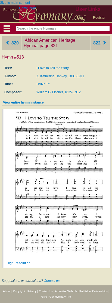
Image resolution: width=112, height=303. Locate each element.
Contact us (52, 281)
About (7, 291)
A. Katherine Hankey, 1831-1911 (60, 76)
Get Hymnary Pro (60, 296)
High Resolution (18, 263)
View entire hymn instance (23, 102)
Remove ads (12, 10)
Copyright (19, 291)
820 (14, 43)
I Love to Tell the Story (52, 68)
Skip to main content (15, 3)
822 (97, 43)
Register (99, 18)
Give (44, 296)
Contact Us (46, 291)
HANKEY (43, 84)
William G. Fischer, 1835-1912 (58, 92)
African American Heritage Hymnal (49, 43)
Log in (81, 18)
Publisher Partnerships (93, 291)
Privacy (31, 291)
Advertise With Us (66, 291)
